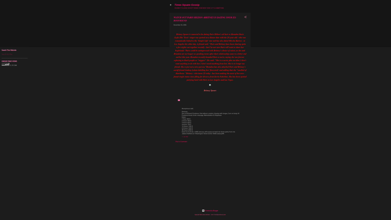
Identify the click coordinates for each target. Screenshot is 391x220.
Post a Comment (181, 141)
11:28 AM (185, 137)
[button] (245, 17)
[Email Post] (179, 101)
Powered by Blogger (211, 211)
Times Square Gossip (186, 4)
